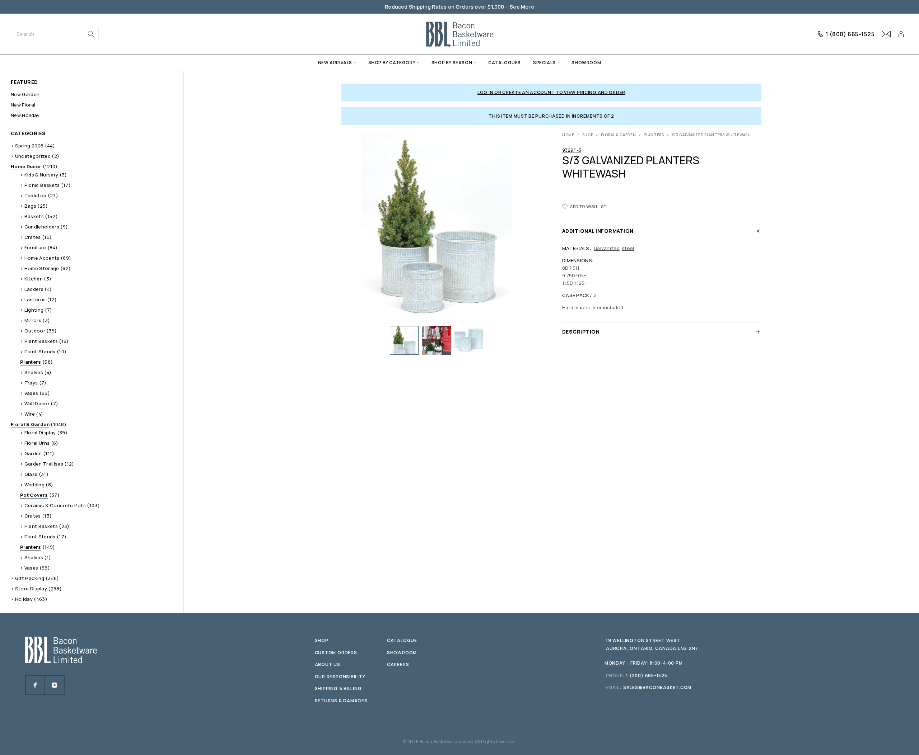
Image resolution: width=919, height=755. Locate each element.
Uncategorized (33, 156)
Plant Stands (40, 351)
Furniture (35, 247)
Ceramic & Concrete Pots (55, 505)
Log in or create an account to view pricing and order (551, 92)
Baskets (34, 216)
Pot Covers (34, 495)
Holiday (24, 599)
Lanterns (35, 299)
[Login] (901, 34)
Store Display (31, 588)
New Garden (25, 94)
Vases (31, 393)
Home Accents (42, 258)
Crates (32, 237)
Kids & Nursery (41, 174)
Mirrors (32, 320)
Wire (29, 414)
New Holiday (25, 115)
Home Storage (41, 268)
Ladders (33, 289)
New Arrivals (335, 62)
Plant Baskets (41, 341)
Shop (587, 134)
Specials (544, 62)
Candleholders (41, 226)
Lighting (34, 310)
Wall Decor (37, 403)
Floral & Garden (618, 134)
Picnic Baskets (42, 185)
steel (628, 248)
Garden (33, 453)
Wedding (34, 484)
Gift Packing (30, 578)
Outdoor (34, 330)
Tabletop (35, 195)
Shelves (33, 372)
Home (568, 134)
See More (522, 6)
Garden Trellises (43, 464)
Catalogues (504, 62)
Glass (31, 474)
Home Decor (26, 166)
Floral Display (40, 432)
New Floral (23, 105)
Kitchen (33, 278)
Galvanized (607, 248)
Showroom (586, 62)
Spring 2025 (29, 145)
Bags (30, 206)
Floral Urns (37, 443)
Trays (31, 382)
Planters (654, 134)
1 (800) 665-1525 (850, 34)
